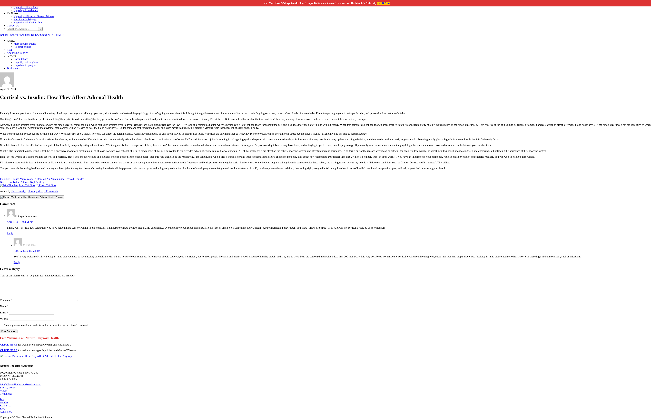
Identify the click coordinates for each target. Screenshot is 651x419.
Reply (10, 233)
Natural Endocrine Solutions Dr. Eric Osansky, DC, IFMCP (32, 34)
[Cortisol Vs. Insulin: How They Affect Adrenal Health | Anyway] (36, 356)
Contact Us (6, 411)
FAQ (2, 408)
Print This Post (27, 185)
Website (4, 318)
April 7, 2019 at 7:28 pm (27, 250)
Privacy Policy (8, 387)
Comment (6, 300)
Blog (2, 399)
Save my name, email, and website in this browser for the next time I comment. (46, 325)
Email (4, 312)
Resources (5, 405)
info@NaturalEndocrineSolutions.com (20, 384)
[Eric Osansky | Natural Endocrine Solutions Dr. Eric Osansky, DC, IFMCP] (7, 86)
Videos (3, 390)
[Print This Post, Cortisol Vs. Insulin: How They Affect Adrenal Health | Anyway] (9, 185)
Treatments (6, 393)
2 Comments (51, 191)
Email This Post (47, 185)
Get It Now (383, 3)
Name (4, 306)
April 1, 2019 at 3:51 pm (20, 221)
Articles (4, 402)
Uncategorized (35, 191)
